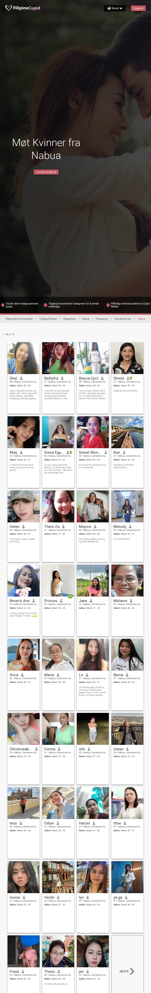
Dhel (13, 378)
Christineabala (21, 749)
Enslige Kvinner (48, 318)
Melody (119, 526)
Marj (13, 452)
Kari (116, 452)
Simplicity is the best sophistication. (123, 466)
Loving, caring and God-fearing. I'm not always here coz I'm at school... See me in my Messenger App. (58, 469)
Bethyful (51, 378)
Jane (83, 601)
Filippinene (69, 318)
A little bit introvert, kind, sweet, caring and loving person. (22, 467)
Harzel (84, 823)
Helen (15, 526)
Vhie (117, 823)
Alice (14, 675)
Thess (49, 971)
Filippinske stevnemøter (19, 318)
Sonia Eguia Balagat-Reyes (54, 452)
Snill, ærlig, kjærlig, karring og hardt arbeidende (92, 540)
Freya (14, 971)
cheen (118, 749)
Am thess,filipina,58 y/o (55, 984)
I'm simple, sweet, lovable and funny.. (22, 540)
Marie (49, 675)
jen (81, 971)
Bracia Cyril (88, 378)
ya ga (117, 897)
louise (15, 897)
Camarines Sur (122, 318)
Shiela (118, 378)
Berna (118, 675)
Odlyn (49, 823)
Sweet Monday (90, 452)
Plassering (102, 318)
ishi (82, 749)
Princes (50, 601)
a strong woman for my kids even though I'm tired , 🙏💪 (24, 614)
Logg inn (138, 8)
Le (81, 675)
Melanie (120, 601)
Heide (49, 897)
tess (13, 823)
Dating (85, 318)
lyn (81, 897)
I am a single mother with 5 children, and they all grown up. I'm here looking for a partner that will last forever (92, 394)
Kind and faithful (121, 539)
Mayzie (85, 526)
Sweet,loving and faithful (125, 390)
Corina (49, 749)
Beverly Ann (20, 601)
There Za (51, 526)
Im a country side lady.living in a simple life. (92, 466)
